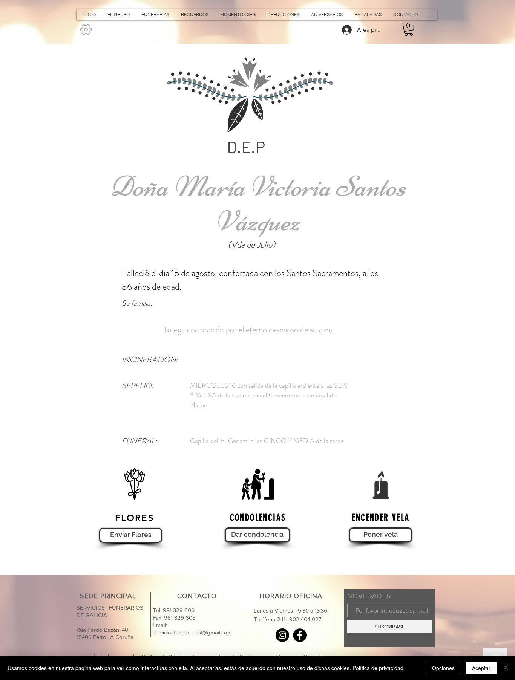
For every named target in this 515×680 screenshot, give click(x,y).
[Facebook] (300, 635)
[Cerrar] (505, 668)
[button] (409, 29)
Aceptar (481, 668)
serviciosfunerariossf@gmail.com (192, 632)
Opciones (443, 668)
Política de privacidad (378, 668)
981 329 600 (178, 610)
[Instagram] (282, 635)
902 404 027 (305, 619)
